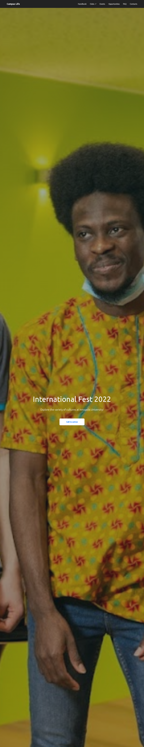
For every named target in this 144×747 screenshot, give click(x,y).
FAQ (124, 4)
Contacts (133, 4)
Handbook (82, 4)
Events (102, 4)
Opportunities (114, 4)
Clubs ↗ (93, 4)
